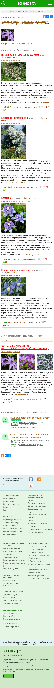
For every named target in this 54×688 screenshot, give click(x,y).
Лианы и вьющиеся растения (14, 560)
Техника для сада (9, 580)
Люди (5, 510)
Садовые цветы (10, 57)
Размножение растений (37, 515)
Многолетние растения (11, 557)
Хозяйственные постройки (12, 600)
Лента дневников (9, 498)
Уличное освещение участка (39, 564)
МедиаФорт (17, 655)
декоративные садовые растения (33, 22)
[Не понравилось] (8, 108)
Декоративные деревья (11, 548)
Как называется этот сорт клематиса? (30, 418)
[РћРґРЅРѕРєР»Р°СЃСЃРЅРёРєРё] (44, 16)
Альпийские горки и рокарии (38, 555)
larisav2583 (20, 107)
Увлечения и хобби (10, 624)
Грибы (30, 521)
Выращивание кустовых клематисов (20, 55)
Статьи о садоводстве (11, 504)
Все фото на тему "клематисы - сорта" (17, 44)
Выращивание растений (37, 512)
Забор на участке (34, 561)
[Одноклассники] (39, 479)
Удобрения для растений (37, 523)
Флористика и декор (10, 569)
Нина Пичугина (25, 666)
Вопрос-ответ (8, 507)
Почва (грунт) (33, 526)
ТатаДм (19, 259)
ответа (5, 420)
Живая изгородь (34, 558)
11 (11, 402)
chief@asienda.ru (38, 666)
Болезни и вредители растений (40, 529)
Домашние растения (10, 566)
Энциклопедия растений (12, 520)
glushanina (14, 425)
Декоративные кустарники (27, 423)
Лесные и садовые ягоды (37, 503)
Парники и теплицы (35, 532)
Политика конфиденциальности (16, 662)
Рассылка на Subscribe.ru (31, 486)
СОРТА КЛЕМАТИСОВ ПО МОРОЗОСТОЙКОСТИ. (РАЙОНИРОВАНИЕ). (25, 347)
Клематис (29, 24)
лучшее (20, 340)
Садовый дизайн (34, 567)
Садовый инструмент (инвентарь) (11, 584)
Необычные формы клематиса (17, 270)
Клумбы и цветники (35, 549)
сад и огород (25, 201)
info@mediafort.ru (9, 671)
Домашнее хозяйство (12, 610)
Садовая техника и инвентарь (11, 576)
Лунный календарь (10, 526)
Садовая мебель (34, 573)
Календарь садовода (11, 523)
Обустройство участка (38, 543)
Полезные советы (9, 534)
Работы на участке (10, 613)
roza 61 (46, 440)
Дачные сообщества (10, 501)
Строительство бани (10, 603)
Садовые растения (35, 509)
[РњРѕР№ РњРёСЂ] (51, 16)
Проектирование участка (37, 570)
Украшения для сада (36, 576)
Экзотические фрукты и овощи (14, 563)
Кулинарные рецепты (11, 627)
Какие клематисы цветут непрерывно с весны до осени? (29, 436)
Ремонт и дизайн (9, 598)
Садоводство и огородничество (35, 496)
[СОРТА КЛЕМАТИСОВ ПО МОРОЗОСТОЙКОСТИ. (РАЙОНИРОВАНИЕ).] (7, 41)
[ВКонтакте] (31, 479)
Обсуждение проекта (26, 644)
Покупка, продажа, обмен (12, 531)
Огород (31, 500)
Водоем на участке (35, 552)
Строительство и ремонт (13, 592)
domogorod (20, 399)
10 (6, 262)
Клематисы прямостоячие (14, 118)
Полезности (8, 517)
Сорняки (31, 518)
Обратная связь (9, 660)
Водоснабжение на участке (38, 579)
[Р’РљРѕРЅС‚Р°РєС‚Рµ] (47, 16)
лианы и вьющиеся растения (12, 24)
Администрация (26, 660)
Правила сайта (41, 660)
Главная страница (11, 495)
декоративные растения (10, 22)
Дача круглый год (9, 616)
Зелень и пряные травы (37, 506)
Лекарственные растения (12, 528)
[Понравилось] (11, 108)
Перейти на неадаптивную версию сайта (27, 11)
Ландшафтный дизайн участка (39, 546)
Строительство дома (10, 595)
